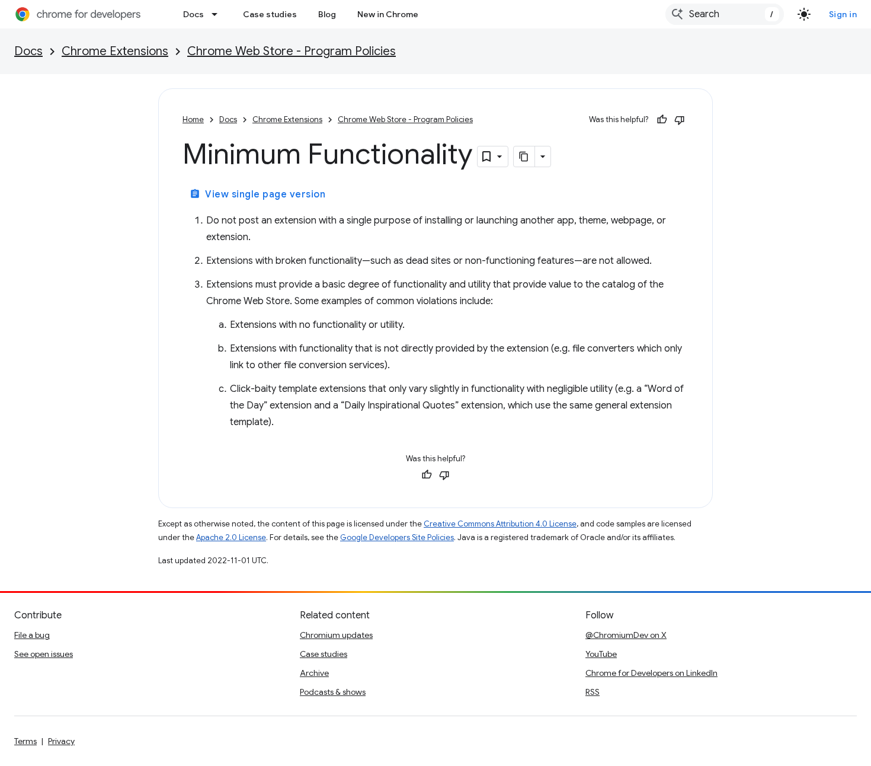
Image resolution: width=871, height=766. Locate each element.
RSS (592, 692)
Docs (193, 14)
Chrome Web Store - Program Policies (291, 51)
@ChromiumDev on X (626, 635)
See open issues (43, 654)
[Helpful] (662, 120)
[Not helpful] (680, 120)
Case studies (270, 14)
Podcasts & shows (333, 692)
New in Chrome (387, 14)
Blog (327, 14)
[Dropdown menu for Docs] (218, 14)
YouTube (601, 654)
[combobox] (724, 14)
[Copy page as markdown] (524, 156)
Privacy (61, 741)
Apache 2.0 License (231, 537)
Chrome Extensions (115, 51)
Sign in (843, 14)
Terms (25, 741)
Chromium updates (336, 635)
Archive (314, 673)
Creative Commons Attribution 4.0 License (500, 524)
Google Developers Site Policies (397, 537)
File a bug (32, 635)
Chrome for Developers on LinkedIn (651, 673)
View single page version (257, 194)
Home (193, 119)
